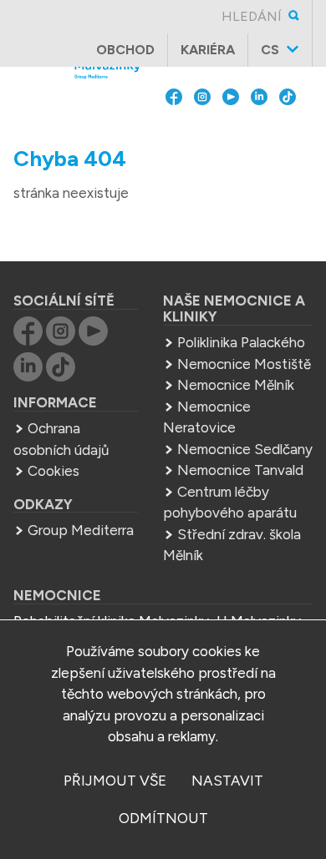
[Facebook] (174, 129)
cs (270, 50)
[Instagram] (202, 129)
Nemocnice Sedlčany (245, 449)
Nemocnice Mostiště (244, 364)
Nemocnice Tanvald (240, 470)
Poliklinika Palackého (241, 342)
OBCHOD (125, 50)
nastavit (227, 780)
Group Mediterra (81, 530)
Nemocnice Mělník (235, 384)
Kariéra (208, 50)
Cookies (53, 470)
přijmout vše (115, 780)
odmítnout (163, 818)
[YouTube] (230, 129)
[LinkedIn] (259, 129)
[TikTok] (287, 129)
